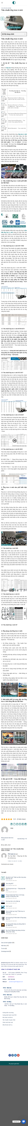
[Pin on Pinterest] (22, 824)
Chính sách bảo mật (8, 1022)
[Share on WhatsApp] (11, 824)
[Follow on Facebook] (9, 1055)
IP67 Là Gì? (9, 906)
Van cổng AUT (9, 883)
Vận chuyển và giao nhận (9, 1020)
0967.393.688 (11, 979)
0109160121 (11, 976)
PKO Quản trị (11, 854)
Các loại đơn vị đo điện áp (13, 901)
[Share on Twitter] (17, 824)
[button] (23, 1121)
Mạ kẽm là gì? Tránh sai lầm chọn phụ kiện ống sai (16, 877)
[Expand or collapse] (25, 34)
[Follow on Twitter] (15, 1055)
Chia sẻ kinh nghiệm (6, 8)
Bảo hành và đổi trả (8, 1017)
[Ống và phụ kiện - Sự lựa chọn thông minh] (14, 3)
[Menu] (2, 3)
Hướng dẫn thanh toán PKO (9, 1015)
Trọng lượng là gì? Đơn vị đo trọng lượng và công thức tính (15, 895)
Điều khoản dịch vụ (7, 1025)
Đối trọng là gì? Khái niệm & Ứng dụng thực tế (16, 918)
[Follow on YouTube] (18, 1055)
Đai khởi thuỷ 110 (22, 838)
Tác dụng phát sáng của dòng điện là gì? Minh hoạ (16, 924)
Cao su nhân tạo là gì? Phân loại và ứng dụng (15, 912)
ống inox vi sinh (22, 134)
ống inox (8, 68)
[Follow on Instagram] (12, 1055)
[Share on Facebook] (14, 824)
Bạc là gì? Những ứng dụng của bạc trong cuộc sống (15, 931)
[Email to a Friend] (20, 824)
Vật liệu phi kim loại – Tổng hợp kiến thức (15, 889)
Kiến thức (3, 945)
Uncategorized (5, 951)
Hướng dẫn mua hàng (8, 1012)
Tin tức (3, 948)
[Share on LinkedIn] (25, 824)
